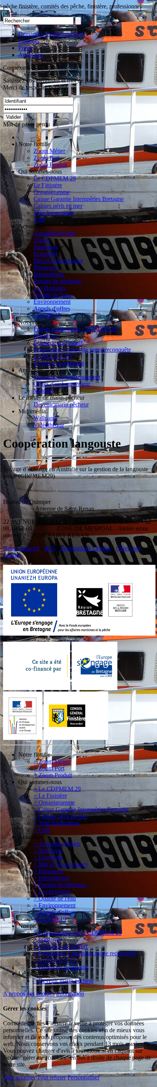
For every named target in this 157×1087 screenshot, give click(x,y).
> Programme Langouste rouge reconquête (85, 953)
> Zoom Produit (53, 775)
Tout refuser (51, 1077)
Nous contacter (21, 548)
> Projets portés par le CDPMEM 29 (78, 932)
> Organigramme (54, 802)
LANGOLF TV (53, 356)
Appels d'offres (52, 308)
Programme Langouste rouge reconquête (82, 349)
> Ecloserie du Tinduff (61, 946)
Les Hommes (50, 288)
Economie (46, 253)
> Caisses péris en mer (60, 816)
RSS (49, 548)
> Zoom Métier (52, 761)
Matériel (43, 390)
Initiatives (45, 336)
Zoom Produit (50, 164)
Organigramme (52, 192)
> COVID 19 (50, 919)
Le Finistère (48, 185)
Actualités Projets (54, 233)
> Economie (48, 857)
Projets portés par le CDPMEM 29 (75, 329)
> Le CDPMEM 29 (57, 789)
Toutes (42, 240)
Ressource (46, 267)
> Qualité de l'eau (55, 898)
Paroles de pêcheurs (57, 281)
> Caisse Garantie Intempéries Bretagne (81, 809)
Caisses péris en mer (58, 205)
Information (70, 993)
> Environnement (54, 905)
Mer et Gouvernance (58, 260)
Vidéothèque (49, 425)
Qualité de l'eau (52, 295)
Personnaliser (83, 1077)
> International (51, 878)
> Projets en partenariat (61, 967)
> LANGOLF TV (56, 960)
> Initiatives (48, 939)
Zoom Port (46, 158)
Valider (13, 117)
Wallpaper (46, 418)
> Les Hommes (52, 891)
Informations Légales (85, 548)
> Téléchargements (56, 823)
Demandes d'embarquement (51, 34)
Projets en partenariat (59, 363)
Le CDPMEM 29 (55, 178)
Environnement (52, 301)
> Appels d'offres (54, 912)
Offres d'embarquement (62, 384)
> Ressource (48, 871)
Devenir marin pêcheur (61, 404)
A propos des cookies (28, 993)
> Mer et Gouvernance (61, 864)
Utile (39, 219)
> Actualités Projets (57, 843)
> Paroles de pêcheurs (60, 884)
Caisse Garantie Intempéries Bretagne (79, 199)
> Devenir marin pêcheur (64, 980)
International (49, 274)
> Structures (48, 850)
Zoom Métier (49, 151)
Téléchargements (54, 212)
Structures (46, 247)
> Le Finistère (50, 795)
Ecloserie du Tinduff (58, 342)
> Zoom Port (49, 768)
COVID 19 (47, 315)
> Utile (42, 830)
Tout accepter (19, 1077)
